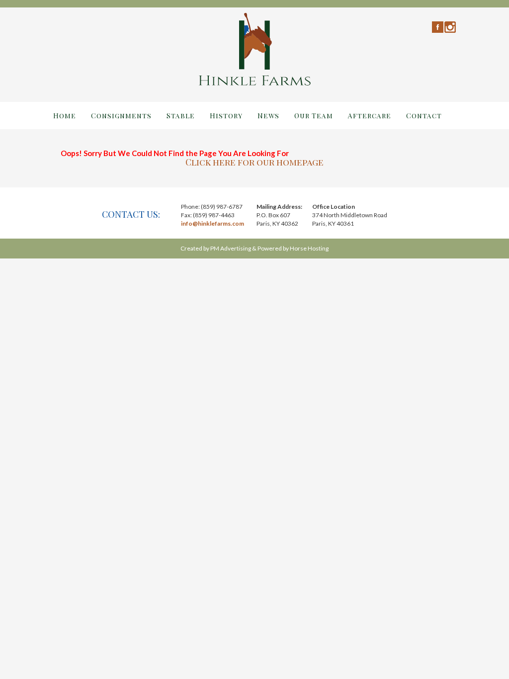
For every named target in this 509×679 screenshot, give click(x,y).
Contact (424, 115)
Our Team (313, 115)
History (226, 115)
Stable (181, 115)
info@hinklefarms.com (212, 223)
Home (64, 115)
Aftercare (369, 115)
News (268, 115)
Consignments (121, 115)
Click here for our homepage (254, 162)
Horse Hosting (309, 248)
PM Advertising (230, 248)
